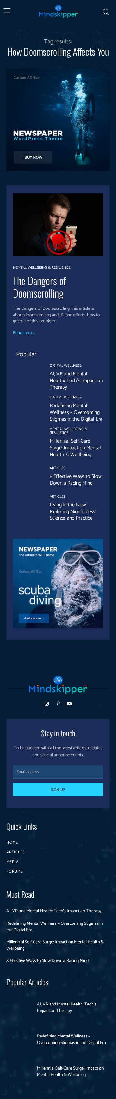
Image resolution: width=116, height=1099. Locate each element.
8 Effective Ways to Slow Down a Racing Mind (76, 480)
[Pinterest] (58, 704)
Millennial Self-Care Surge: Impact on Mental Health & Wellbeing (75, 448)
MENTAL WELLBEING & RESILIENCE (41, 268)
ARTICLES (57, 468)
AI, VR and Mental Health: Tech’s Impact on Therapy (76, 381)
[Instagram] (47, 704)
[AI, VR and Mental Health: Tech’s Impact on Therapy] (26, 377)
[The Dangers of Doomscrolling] (58, 224)
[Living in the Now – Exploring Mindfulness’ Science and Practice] (26, 508)
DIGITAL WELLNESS (66, 366)
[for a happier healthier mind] (58, 11)
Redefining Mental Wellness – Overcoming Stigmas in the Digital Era (76, 412)
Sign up (58, 790)
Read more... (24, 333)
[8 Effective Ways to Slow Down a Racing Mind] (26, 476)
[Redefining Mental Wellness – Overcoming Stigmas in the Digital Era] (26, 409)
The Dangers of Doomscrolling (39, 286)
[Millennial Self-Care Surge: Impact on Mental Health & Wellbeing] (26, 440)
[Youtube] (69, 704)
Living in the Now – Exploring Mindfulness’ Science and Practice (73, 512)
